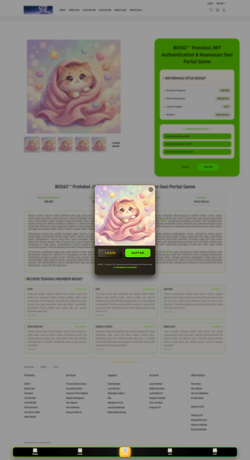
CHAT (215, 454)
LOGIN (110, 252)
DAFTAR (138, 252)
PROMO (35, 454)
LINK (170, 454)
